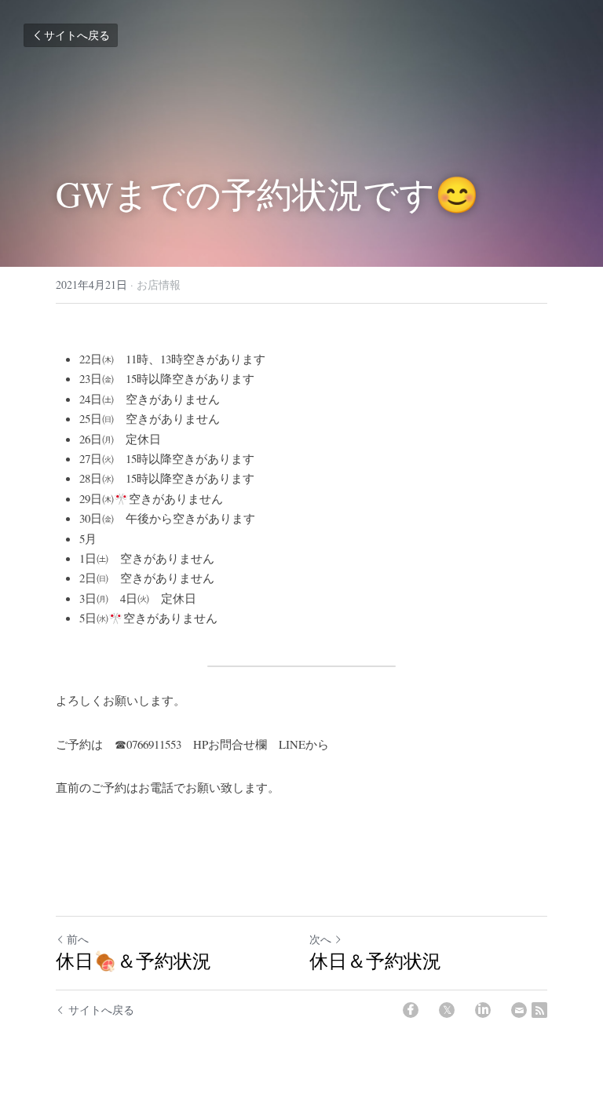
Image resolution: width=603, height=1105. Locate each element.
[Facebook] (410, 1010)
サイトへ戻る (77, 34)
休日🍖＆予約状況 (133, 960)
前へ (78, 939)
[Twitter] (447, 1010)
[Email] (519, 1010)
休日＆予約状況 (375, 960)
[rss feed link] (539, 1010)
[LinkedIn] (483, 1010)
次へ (320, 939)
